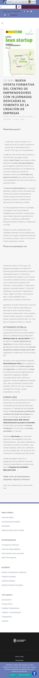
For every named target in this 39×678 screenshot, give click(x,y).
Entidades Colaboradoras (10, 608)
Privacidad (19, 660)
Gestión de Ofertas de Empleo (12, 585)
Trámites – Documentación (11, 612)
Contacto (13, 15)
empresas (17, 479)
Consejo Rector (7, 604)
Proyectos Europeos (9, 577)
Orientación (6, 526)
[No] (36, 670)
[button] (34, 673)
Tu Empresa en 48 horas (10, 545)
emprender (7, 479)
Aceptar (12, 675)
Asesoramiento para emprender (13, 553)
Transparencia (7, 617)
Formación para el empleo (11, 522)
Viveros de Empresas (9, 558)
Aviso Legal (19, 656)
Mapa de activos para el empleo (13, 530)
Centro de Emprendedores (19, 477)
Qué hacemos (6, 600)
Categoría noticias (23, 116)
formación (25, 479)
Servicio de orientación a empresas (14, 572)
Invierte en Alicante (8, 581)
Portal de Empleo (8, 517)
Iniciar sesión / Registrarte (11, 11)
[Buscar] (19, 7)
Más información (24, 675)
